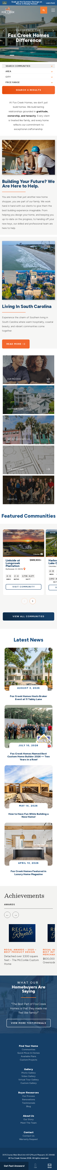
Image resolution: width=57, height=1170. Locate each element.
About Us (28, 1115)
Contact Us (28, 1136)
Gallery (28, 1069)
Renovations (28, 1099)
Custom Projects (28, 1059)
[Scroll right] (33, 601)
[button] (43, 10)
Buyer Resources (28, 1092)
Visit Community (23, 587)
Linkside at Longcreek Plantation (14, 564)
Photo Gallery (28, 1072)
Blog (28, 1106)
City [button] (8, 77)
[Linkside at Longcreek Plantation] (24, 568)
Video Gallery (28, 1076)
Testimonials (28, 1103)
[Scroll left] (24, 601)
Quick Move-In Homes (28, 1053)
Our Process (28, 1096)
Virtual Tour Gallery (28, 1079)
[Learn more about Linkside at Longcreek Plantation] (23, 543)
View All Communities (28, 616)
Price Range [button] (13, 82)
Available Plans (28, 1056)
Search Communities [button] (18, 66)
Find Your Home (28, 1045)
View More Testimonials (28, 1023)
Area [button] (8, 71)
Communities (28, 1049)
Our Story (28, 1119)
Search (28, 90)
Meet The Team (28, 1122)
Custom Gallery (28, 1083)
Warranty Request (28, 1139)
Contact (28, 1132)
